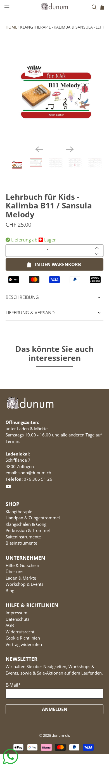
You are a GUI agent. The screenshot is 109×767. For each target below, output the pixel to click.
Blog (10, 590)
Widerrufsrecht (20, 631)
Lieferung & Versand (30, 313)
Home (11, 27)
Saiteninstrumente (23, 537)
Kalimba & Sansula (73, 27)
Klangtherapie (35, 27)
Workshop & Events (24, 584)
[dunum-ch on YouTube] (8, 487)
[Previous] (39, 149)
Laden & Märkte (21, 578)
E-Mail (13, 685)
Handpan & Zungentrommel (33, 517)
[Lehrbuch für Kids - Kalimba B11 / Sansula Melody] (55, 92)
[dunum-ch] (54, 6)
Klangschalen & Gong (26, 524)
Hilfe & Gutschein (22, 565)
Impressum (16, 612)
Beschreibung (22, 297)
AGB (10, 625)
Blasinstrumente (21, 543)
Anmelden (54, 709)
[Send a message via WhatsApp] (10, 756)
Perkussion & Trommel (28, 530)
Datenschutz (17, 619)
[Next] (70, 149)
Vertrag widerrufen (24, 644)
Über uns (14, 571)
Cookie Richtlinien (23, 638)
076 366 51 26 (38, 479)
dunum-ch (60, 735)
